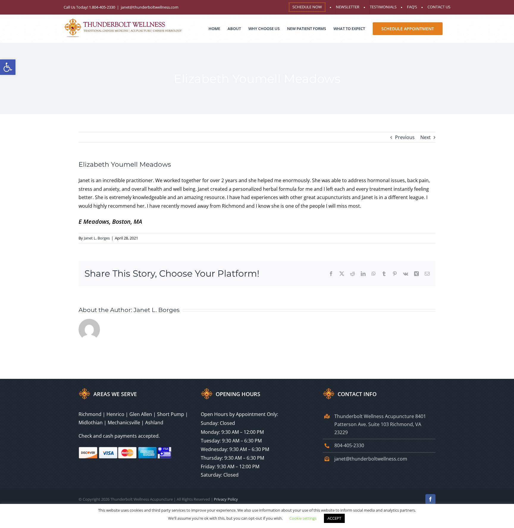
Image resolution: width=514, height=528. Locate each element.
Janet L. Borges (97, 238)
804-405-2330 (349, 445)
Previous (405, 137)
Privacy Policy (226, 499)
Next (425, 137)
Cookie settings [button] (302, 518)
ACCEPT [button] (334, 518)
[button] (7, 67)
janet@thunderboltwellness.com (149, 7)
